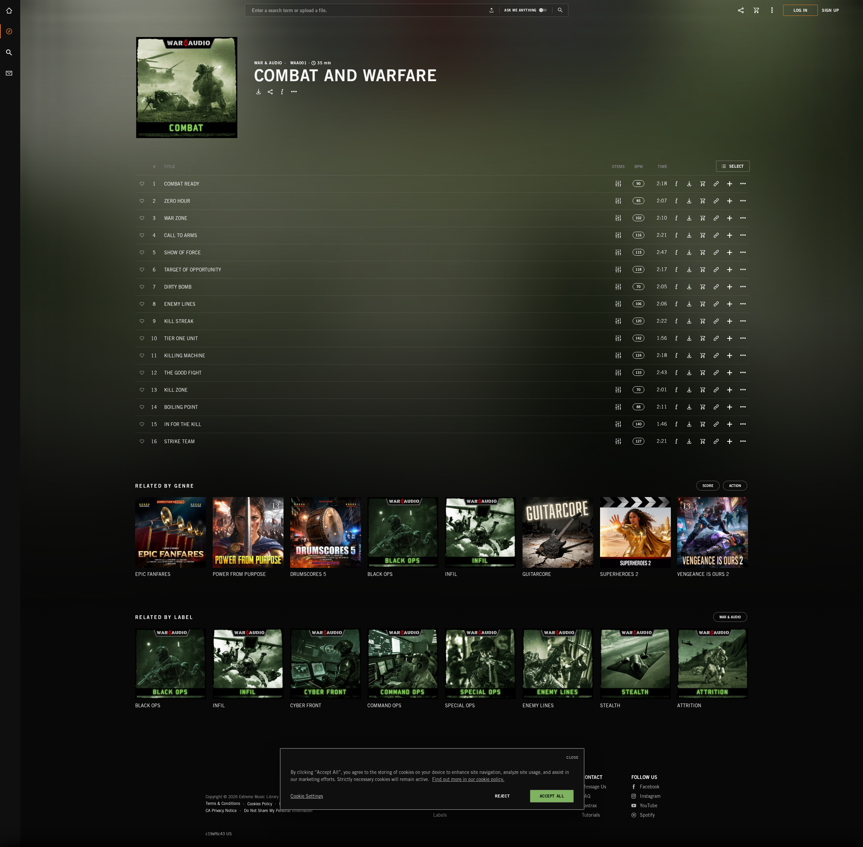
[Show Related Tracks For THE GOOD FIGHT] (716, 372)
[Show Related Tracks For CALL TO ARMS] (716, 235)
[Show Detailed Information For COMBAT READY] (677, 183)
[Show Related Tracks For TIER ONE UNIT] (716, 338)
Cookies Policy (259, 803)
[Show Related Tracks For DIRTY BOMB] (716, 287)
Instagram (650, 796)
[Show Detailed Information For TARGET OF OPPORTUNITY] (677, 269)
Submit (560, 10)
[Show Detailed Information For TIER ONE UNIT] (677, 338)
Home (10, 10)
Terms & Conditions (223, 803)
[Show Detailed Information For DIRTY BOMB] (677, 287)
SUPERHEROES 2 (619, 574)
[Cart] (756, 10)
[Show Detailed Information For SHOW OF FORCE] (677, 252)
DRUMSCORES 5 (308, 574)
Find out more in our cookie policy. (468, 779)
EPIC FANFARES (153, 574)
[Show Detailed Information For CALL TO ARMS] (677, 235)
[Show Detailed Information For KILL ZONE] (677, 390)
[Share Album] (270, 92)
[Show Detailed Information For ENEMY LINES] (677, 304)
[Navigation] (772, 10)
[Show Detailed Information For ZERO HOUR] (677, 201)
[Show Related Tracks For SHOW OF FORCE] (716, 252)
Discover (10, 31)
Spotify (647, 815)
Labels (440, 815)
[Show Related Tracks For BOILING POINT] (716, 407)
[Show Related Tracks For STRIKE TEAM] (716, 441)
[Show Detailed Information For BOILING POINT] (677, 407)
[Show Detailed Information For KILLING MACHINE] (677, 355)
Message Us (594, 786)
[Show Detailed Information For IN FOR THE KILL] (677, 424)
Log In (801, 10)
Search (10, 52)
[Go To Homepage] (57, 10)
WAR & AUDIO (268, 63)
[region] (432, 779)
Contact (10, 73)
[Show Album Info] (282, 91)
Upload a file (492, 10)
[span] (181, 183)
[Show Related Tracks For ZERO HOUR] (716, 201)
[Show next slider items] (755, 536)
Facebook (649, 786)
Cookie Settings (307, 796)
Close (572, 757)
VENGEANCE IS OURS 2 (703, 574)
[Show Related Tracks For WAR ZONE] (716, 218)
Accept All (552, 796)
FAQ (586, 796)
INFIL (451, 574)
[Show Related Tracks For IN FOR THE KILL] (716, 424)
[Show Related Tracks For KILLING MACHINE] (716, 355)
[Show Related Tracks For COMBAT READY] (716, 183)
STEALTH (610, 705)
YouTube (648, 805)
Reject (502, 796)
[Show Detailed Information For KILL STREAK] (677, 321)
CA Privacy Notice (221, 810)
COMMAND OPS (384, 705)
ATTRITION (689, 705)
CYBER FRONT (305, 705)
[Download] (258, 91)
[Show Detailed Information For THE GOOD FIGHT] (677, 372)
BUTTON (294, 92)
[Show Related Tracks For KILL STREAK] (716, 321)
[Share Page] (741, 10)
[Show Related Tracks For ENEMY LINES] (716, 304)
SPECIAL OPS (460, 705)
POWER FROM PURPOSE (239, 574)
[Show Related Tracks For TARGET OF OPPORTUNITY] (716, 269)
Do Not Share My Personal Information (278, 810)
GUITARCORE (537, 574)
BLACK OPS (380, 574)
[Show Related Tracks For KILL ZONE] (716, 390)
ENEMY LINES (538, 705)
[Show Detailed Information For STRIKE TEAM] (677, 441)
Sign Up (830, 10)
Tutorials (591, 815)
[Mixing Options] (618, 183)
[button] (186, 87)
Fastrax (589, 805)
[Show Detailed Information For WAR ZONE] (677, 218)
